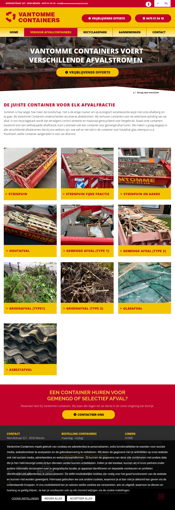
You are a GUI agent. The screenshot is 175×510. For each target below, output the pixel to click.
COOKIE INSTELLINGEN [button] (25, 498)
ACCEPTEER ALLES (81, 498)
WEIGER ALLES (53, 498)
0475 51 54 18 (48, 3)
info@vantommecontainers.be (72, 3)
